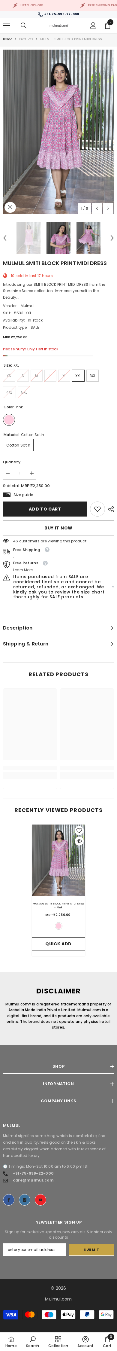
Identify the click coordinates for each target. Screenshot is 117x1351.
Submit (91, 1249)
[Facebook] (8, 1200)
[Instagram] (24, 1200)
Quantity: (12, 462)
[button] (97, 208)
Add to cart (45, 509)
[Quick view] (79, 841)
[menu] (6, 25)
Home (7, 39)
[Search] (23, 25)
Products (26, 39)
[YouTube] (40, 1200)
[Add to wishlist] (79, 830)
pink (58, 926)
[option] (58, 132)
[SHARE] (109, 509)
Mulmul (27, 305)
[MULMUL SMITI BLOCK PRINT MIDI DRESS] (58, 860)
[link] (97, 509)
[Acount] (93, 25)
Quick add (58, 944)
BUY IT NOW (58, 528)
